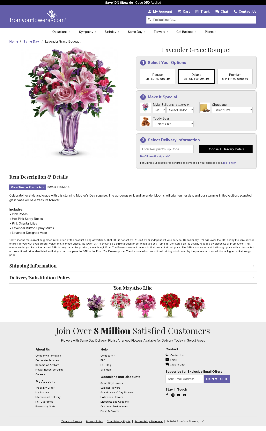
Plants (209, 32)
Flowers (159, 32)
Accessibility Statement (149, 421)
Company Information (48, 355)
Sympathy (86, 32)
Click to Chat (177, 364)
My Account (45, 381)
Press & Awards (110, 411)
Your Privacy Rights (118, 421)
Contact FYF (107, 355)
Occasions (59, 32)
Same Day (135, 32)
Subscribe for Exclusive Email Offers (194, 371)
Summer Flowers (110, 387)
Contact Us (177, 355)
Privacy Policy (94, 421)
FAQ (102, 360)
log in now (229, 162)
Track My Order (45, 387)
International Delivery (48, 397)
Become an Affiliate (47, 365)
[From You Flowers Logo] (38, 16)
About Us (43, 349)
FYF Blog (105, 365)
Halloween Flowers (111, 397)
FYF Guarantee (44, 401)
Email (173, 359)
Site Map (105, 369)
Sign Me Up (215, 379)
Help (104, 349)
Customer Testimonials (114, 406)
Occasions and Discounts (120, 377)
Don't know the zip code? (155, 156)
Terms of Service (71, 421)
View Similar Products (26, 187)
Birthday (110, 32)
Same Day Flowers (111, 383)
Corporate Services (47, 360)
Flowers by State (45, 406)
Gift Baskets (184, 32)
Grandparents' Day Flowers (116, 392)
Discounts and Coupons (114, 401)
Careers (40, 374)
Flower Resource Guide (49, 369)
